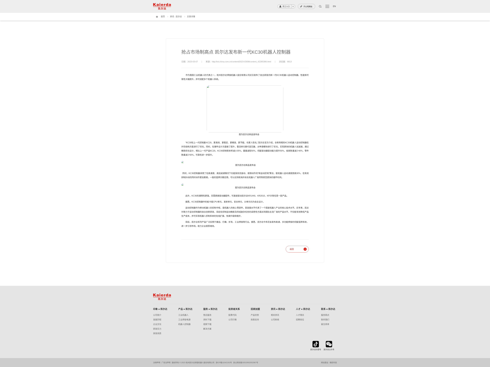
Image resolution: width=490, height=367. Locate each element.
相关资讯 (275, 315)
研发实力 (157, 329)
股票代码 (232, 315)
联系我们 (325, 320)
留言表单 (325, 324)
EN (334, 6)
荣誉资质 (157, 333)
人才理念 (300, 315)
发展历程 (157, 320)
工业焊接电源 (184, 320)
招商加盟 (255, 309)
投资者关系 (234, 309)
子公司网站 (307, 6)
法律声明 (156, 363)
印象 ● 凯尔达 (160, 309)
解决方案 (207, 329)
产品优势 (255, 315)
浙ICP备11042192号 (224, 363)
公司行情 (232, 320)
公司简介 (157, 315)
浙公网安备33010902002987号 (245, 363)
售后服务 (207, 315)
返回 (292, 249)
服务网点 (325, 315)
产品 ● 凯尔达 (185, 309)
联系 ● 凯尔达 (328, 309)
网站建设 (324, 363)
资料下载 (207, 320)
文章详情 (191, 16)
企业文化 (157, 324)
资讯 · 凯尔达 (176, 16)
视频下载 (207, 324)
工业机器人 (183, 315)
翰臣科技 (333, 363)
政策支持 (255, 320)
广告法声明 (166, 363)
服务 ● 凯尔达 (210, 309)
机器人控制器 (184, 324)
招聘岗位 (300, 320)
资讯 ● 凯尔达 (278, 309)
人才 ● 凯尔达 (303, 309)
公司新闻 (275, 320)
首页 (163, 16)
